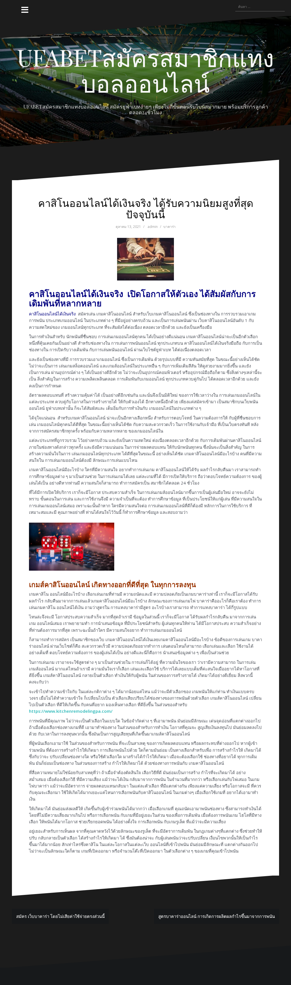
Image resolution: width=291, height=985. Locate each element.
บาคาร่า (169, 226)
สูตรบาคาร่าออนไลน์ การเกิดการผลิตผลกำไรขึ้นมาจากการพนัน (216, 916)
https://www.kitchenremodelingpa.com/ (71, 711)
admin (152, 226)
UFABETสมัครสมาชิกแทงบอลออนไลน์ (145, 69)
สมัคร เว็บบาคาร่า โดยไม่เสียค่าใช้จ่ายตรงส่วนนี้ (60, 916)
